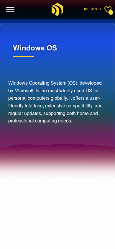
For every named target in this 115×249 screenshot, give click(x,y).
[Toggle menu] (10, 10)
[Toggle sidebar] (108, 9)
